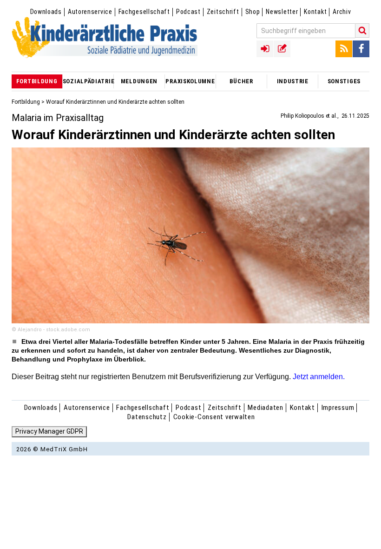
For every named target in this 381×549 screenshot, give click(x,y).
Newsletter (282, 11)
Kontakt (315, 11)
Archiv (342, 11)
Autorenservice (90, 11)
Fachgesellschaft (144, 11)
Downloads (46, 11)
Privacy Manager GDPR (49, 431)
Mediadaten (265, 407)
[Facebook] (361, 48)
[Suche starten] (362, 30)
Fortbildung (26, 102)
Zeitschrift (223, 11)
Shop (252, 11)
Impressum (338, 407)
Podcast (188, 11)
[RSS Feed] (343, 48)
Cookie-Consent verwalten (214, 417)
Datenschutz (146, 417)
